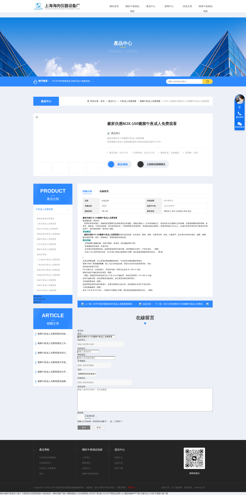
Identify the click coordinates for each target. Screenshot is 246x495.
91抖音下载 (94, 493)
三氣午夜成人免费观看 (46, 224)
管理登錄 (188, 487)
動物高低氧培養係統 (45, 218)
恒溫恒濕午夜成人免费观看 (48, 275)
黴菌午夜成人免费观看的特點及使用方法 (54, 334)
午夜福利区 (46, 493)
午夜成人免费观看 (128, 101)
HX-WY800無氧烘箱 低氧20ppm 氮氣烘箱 (71, 81)
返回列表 (147, 304)
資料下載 (119, 468)
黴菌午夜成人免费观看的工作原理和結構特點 (54, 343)
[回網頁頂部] (239, 107)
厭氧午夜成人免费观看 (46, 249)
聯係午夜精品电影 (206, 8)
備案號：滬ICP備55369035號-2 (101, 487)
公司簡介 (86, 457)
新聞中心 (169, 6)
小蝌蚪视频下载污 (59, 493)
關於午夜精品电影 (132, 8)
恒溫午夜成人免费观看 (46, 285)
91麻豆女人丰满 (147, 493)
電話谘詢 (239, 117)
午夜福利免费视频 (47, 457)
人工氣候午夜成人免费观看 (48, 259)
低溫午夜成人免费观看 (46, 280)
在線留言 (104, 191)
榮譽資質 (86, 463)
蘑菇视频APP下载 (132, 493)
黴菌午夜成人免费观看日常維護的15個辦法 (54, 362)
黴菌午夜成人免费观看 (150, 101)
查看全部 (37, 302)
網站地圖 (4, 493)
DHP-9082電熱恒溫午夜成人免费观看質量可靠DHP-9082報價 (121, 304)
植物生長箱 (42, 254)
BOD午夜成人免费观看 (47, 290)
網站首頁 (114, 6)
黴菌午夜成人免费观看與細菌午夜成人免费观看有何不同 (54, 381)
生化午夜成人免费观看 (46, 244)
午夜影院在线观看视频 (31, 493)
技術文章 (187, 6)
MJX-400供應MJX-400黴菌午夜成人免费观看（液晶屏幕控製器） (193, 304)
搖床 (41, 474)
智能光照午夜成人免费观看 (48, 270)
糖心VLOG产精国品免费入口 (111, 493)
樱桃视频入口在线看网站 (78, 493)
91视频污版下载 (161, 493)
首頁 (102, 101)
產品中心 (150, 6)
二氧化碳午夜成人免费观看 (48, 265)
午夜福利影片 (45, 463)
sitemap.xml (199, 487)
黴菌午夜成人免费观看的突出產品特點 (54, 353)
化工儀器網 (177, 487)
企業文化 (86, 468)
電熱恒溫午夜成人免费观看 (48, 234)
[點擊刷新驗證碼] (90, 416)
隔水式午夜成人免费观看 (47, 229)
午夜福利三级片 (14, 493)
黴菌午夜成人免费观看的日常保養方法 (54, 372)
